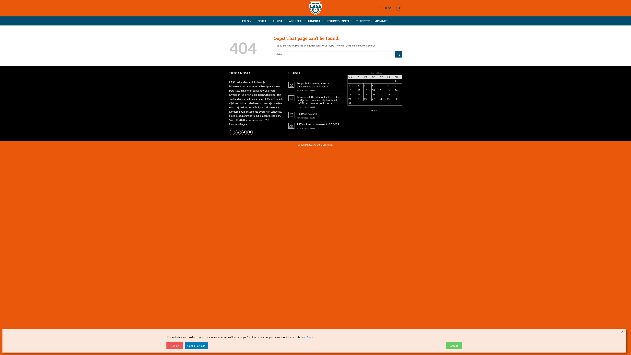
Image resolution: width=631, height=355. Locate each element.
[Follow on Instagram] (385, 8)
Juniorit (314, 21)
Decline (174, 345)
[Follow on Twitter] (389, 8)
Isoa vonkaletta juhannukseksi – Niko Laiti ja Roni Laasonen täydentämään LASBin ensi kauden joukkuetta (318, 100)
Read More (307, 337)
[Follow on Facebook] (381, 8)
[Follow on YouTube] (250, 132)
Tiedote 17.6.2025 (307, 113)
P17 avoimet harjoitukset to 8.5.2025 (318, 124)
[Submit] (398, 54)
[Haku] (398, 8)
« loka (374, 110)
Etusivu (248, 21)
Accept (454, 345)
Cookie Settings (196, 345)
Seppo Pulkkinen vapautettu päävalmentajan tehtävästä (313, 85)
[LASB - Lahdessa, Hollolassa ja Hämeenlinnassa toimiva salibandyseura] (315, 8)
